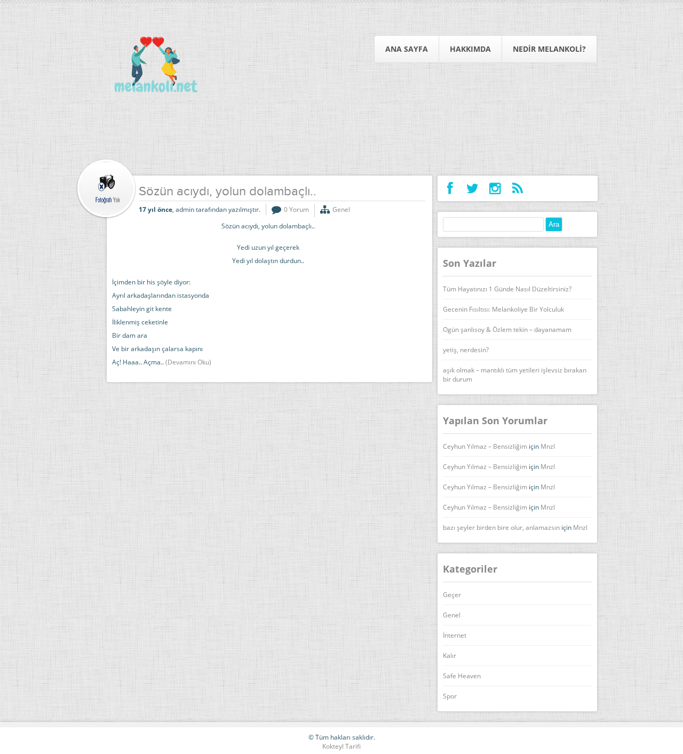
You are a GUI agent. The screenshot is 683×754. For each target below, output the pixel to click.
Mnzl (548, 446)
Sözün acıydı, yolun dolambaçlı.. (227, 192)
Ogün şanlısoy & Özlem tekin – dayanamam (507, 329)
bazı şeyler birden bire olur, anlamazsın (501, 527)
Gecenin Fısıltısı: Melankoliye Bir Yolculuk (503, 309)
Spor (450, 696)
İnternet (454, 635)
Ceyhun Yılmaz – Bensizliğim (485, 446)
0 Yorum (296, 209)
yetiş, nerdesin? (466, 349)
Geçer (452, 594)
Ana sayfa (406, 49)
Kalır (449, 655)
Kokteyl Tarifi (341, 746)
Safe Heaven (462, 675)
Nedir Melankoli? (549, 49)
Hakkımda (470, 49)
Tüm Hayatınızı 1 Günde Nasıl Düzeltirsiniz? (507, 288)
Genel (341, 209)
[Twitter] (472, 188)
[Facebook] (450, 188)
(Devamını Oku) (188, 362)
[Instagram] (495, 188)
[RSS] (517, 188)
